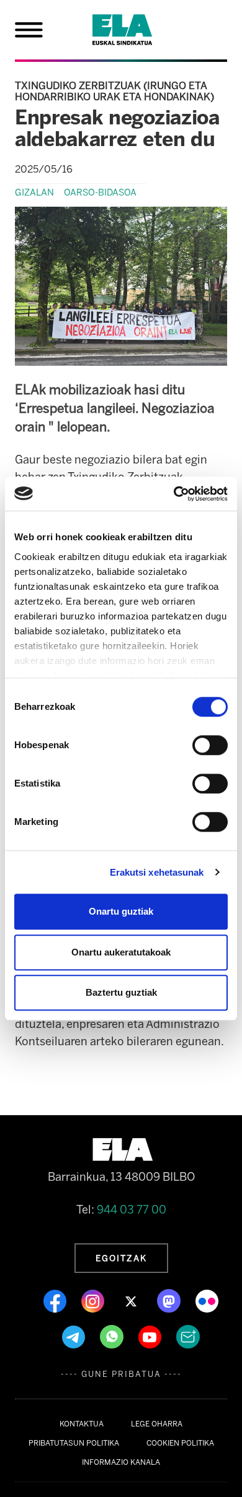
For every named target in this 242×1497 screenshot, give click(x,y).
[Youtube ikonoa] (151, 1336)
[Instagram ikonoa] (94, 1300)
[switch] (210, 745)
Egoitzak (121, 1258)
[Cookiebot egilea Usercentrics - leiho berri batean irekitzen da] (174, 494)
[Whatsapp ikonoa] (113, 1336)
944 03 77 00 (131, 1210)
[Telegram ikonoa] (75, 1336)
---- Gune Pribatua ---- (121, 1374)
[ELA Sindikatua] (137, 30)
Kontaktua (82, 1424)
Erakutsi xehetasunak (157, 872)
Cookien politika (180, 1443)
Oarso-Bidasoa (100, 192)
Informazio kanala (121, 1462)
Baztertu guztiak (121, 992)
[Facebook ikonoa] (56, 1300)
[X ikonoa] (132, 1300)
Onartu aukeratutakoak (121, 952)
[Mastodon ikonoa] (170, 1300)
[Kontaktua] (188, 1336)
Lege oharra (156, 1424)
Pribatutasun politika (74, 1443)
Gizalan (34, 192)
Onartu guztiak (121, 911)
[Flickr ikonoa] (207, 1300)
